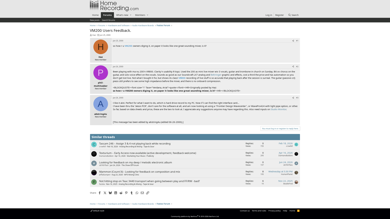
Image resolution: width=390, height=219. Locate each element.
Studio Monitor (278, 109)
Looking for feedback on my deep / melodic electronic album (135, 162)
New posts (94, 20)
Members (140, 14)
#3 (297, 97)
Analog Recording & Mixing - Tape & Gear (136, 146)
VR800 (182, 77)
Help (285, 210)
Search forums (108, 20)
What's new (122, 14)
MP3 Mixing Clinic (131, 174)
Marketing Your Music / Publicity (140, 156)
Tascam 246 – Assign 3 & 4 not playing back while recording (134, 143)
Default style (98, 210)
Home (95, 14)
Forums (107, 14)
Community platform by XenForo (195, 216)
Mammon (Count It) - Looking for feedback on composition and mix (139, 171)
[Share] (293, 41)
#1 (297, 40)
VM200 (128, 45)
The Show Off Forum (130, 165)
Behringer (216, 74)
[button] (131, 15)
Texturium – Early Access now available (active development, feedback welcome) (147, 153)
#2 (297, 66)
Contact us (245, 210)
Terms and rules (259, 210)
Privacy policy (274, 210)
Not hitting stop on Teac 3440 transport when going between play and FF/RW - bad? (149, 181)
